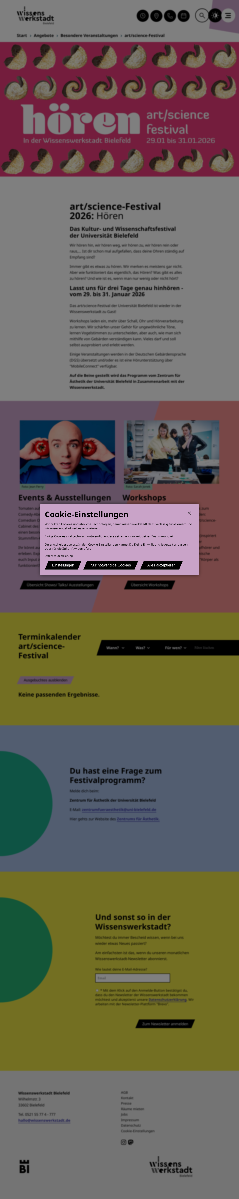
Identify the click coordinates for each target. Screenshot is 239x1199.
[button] (191, 512)
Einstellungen (63, 565)
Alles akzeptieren (161, 565)
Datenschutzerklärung (59, 556)
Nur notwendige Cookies (111, 565)
